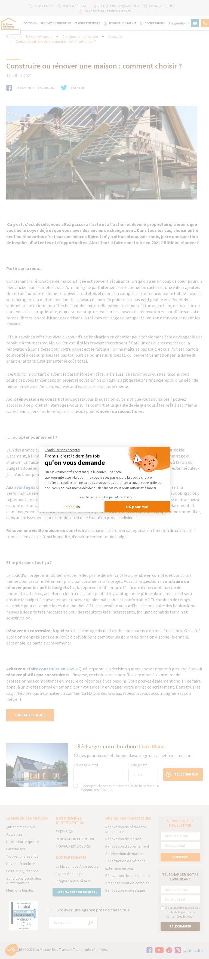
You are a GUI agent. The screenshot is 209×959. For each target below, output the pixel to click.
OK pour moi (137, 506)
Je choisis (72, 506)
